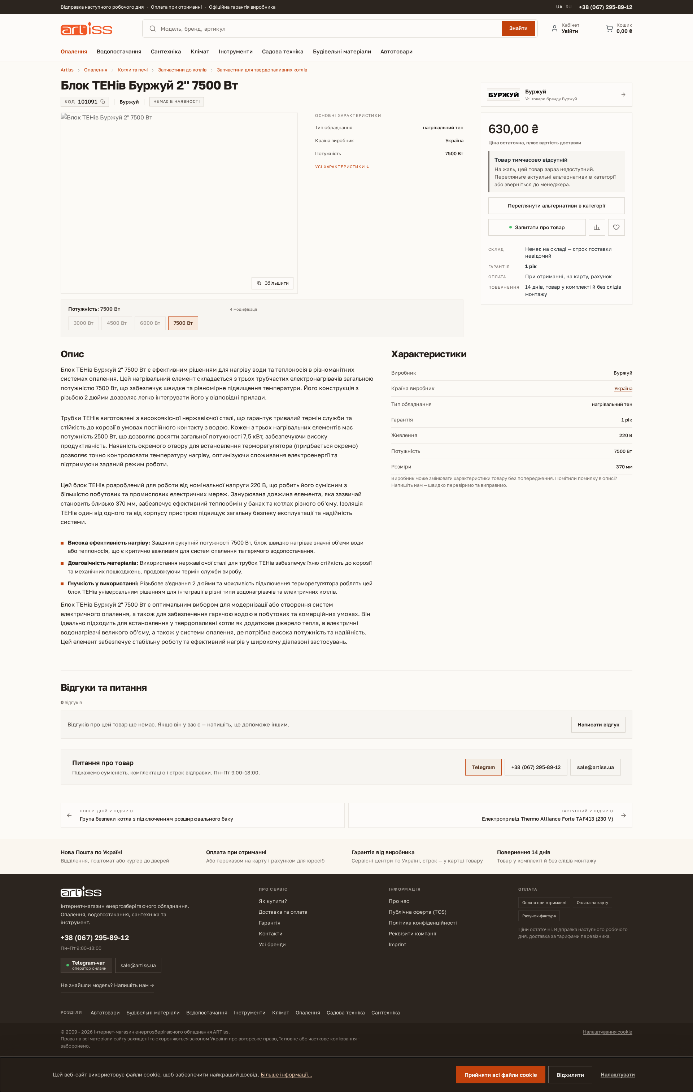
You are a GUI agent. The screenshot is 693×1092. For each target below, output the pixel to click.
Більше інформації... (286, 1074)
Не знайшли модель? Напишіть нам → (107, 985)
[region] (179, 203)
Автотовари (105, 1012)
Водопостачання (206, 1012)
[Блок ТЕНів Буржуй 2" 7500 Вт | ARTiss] (179, 203)
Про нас (399, 901)
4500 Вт (119, 324)
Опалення (308, 1012)
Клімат (280, 1012)
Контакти (271, 933)
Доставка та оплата (283, 912)
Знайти (518, 28)
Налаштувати (618, 1074)
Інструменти (250, 1012)
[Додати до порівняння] (597, 227)
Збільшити (277, 283)
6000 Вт (153, 324)
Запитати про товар (540, 227)
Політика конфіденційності (423, 923)
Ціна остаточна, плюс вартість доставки (534, 142)
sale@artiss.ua (595, 767)
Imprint (397, 944)
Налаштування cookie (607, 1032)
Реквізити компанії (412, 933)
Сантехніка (385, 1012)
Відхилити (570, 1074)
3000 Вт (86, 324)
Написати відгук (598, 724)
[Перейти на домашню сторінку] (95, 28)
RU (569, 7)
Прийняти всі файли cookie (501, 1074)
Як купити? (273, 901)
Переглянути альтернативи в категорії (556, 205)
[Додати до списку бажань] (616, 227)
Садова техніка (346, 1012)
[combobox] (329, 28)
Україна (623, 388)
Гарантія (269, 923)
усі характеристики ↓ (342, 166)
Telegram (483, 767)
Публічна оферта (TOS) (417, 912)
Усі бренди (272, 944)
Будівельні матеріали (153, 1012)
